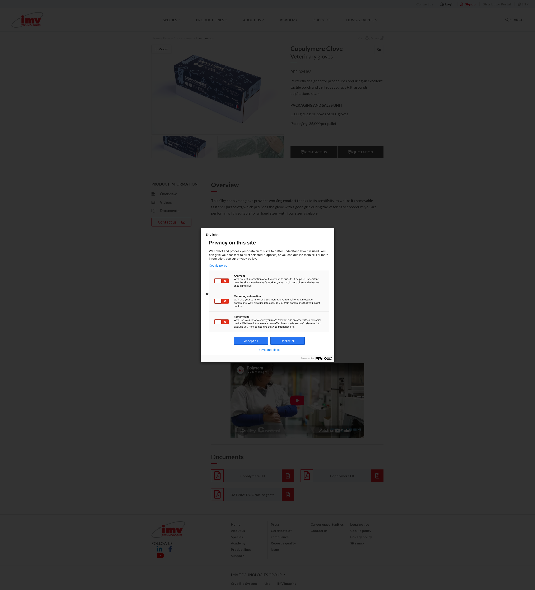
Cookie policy (218, 265)
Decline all (287, 341)
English (211, 234)
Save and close (269, 349)
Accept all (251, 341)
